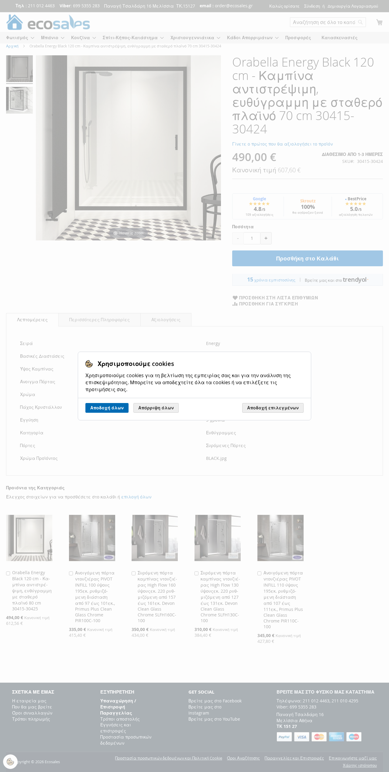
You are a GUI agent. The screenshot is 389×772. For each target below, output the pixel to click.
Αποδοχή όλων (107, 408)
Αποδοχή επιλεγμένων (273, 408)
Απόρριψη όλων (156, 408)
